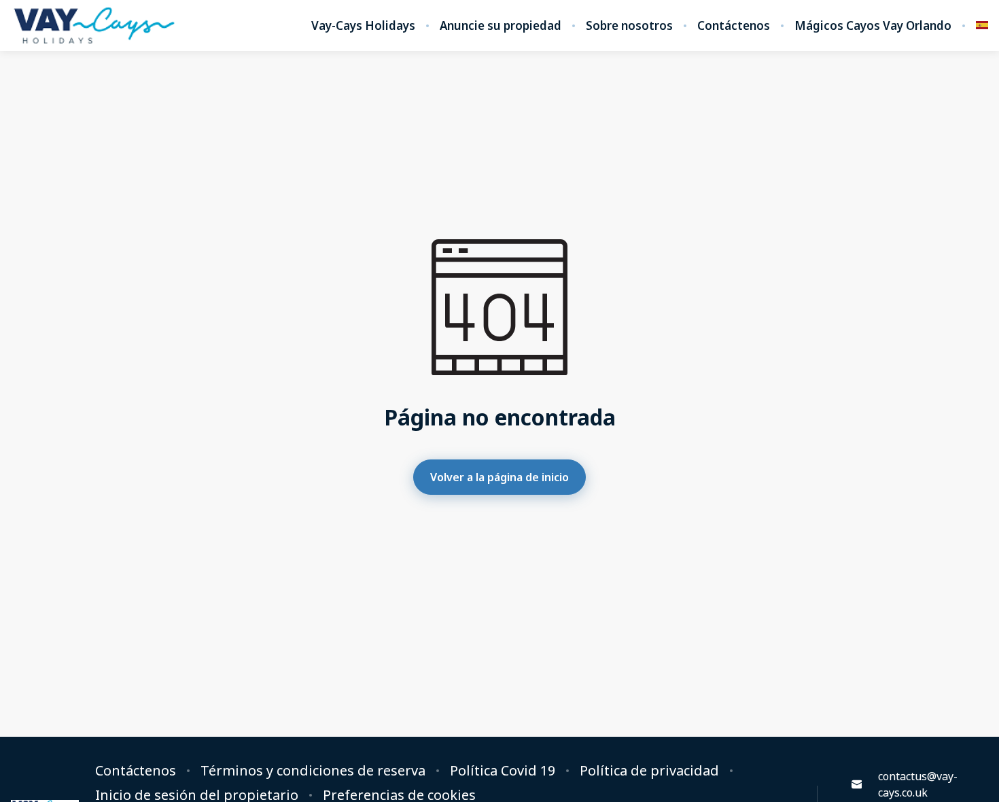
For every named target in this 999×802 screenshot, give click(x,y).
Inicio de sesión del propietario (196, 795)
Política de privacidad (649, 771)
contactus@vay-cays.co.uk (918, 784)
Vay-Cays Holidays (363, 26)
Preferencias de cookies (399, 795)
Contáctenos (733, 26)
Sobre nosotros (629, 26)
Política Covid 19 (502, 771)
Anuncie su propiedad (500, 26)
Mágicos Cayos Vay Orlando (872, 26)
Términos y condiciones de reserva (312, 771)
